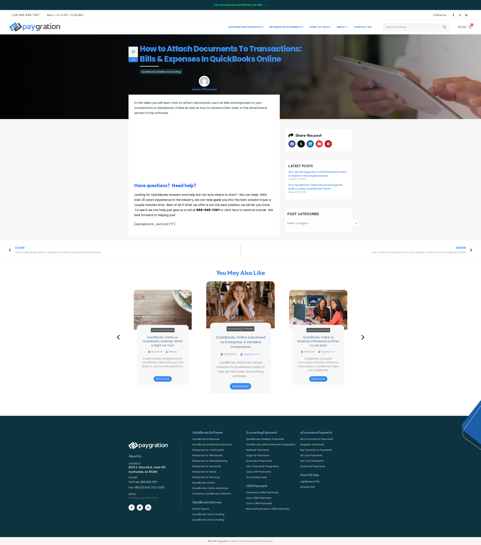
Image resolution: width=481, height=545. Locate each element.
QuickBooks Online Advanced (210, 488)
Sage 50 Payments (257, 455)
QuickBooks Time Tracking (208, 514)
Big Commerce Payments (316, 450)
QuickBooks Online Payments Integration (271, 444)
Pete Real (173, 351)
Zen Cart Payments (312, 461)
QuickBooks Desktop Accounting (161, 71)
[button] (292, 143)
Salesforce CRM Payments (262, 492)
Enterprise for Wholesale (207, 455)
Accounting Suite (256, 477)
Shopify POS (307, 487)
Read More (162, 379)
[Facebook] (453, 15)
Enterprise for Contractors (208, 450)
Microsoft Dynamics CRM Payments (267, 509)
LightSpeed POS (310, 481)
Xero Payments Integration (262, 466)
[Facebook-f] (132, 507)
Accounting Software (162, 330)
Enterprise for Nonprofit (206, 466)
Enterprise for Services (206, 477)
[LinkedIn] (466, 15)
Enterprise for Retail (204, 472)
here (235, 210)
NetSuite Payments (257, 450)
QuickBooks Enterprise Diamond (212, 444)
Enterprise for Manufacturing (209, 461)
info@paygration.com (143, 498)
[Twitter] (140, 507)
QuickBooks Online (203, 482)
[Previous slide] (118, 337)
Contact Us (362, 27)
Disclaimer (267, 541)
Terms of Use (237, 541)
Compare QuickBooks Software (211, 493)
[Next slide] (363, 337)
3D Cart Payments (311, 455)
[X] (459, 15)
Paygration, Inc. (252, 354)
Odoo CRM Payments (259, 503)
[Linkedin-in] (148, 507)
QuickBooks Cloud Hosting (208, 519)
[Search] (444, 27)
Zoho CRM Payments (258, 498)
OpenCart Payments (312, 466)
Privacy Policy (253, 541)
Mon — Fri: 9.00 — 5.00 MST (65, 15)
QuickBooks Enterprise (205, 439)
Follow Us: (440, 15)
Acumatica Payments (259, 461)
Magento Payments (312, 444)
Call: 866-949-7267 (25, 15)
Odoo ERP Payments (258, 472)
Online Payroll (200, 509)
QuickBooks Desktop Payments (265, 439)
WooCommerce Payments (316, 439)
